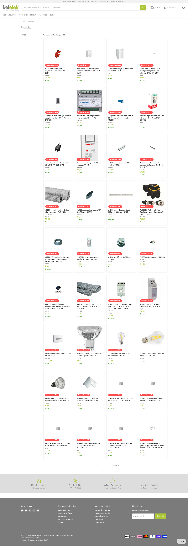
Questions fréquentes (34, 535)
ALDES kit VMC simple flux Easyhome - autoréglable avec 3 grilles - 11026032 (151, 212)
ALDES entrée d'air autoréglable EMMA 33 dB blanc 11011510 (119, 211)
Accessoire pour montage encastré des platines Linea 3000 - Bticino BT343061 (58, 118)
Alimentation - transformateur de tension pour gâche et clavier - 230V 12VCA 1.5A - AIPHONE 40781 (120, 307)
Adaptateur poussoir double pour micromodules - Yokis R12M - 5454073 (152, 118)
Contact (23, 535)
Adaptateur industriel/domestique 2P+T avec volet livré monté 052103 (120, 118)
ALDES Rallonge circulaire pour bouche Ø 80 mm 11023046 (88, 258)
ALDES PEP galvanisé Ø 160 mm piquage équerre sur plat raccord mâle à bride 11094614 (57, 259)
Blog (52, 15)
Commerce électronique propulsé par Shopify (34, 540)
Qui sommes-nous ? (64, 510)
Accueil (23, 22)
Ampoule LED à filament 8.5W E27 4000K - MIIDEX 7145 (152, 355)
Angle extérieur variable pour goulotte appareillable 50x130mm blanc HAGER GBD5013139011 (152, 445)
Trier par (46, 35)
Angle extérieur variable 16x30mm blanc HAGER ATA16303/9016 (120, 399)
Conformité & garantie (65, 519)
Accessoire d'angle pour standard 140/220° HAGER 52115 (120, 70)
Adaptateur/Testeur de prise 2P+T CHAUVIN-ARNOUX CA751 (57, 164)
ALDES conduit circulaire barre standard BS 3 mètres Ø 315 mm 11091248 (151, 165)
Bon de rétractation (67, 535)
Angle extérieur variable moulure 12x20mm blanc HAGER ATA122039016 (88, 445)
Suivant (115, 466)
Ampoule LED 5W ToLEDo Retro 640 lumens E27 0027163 (120, 355)
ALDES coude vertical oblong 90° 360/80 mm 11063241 (89, 211)
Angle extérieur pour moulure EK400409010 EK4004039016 (87, 399)
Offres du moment (27, 15)
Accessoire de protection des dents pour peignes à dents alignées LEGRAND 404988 (150, 71)
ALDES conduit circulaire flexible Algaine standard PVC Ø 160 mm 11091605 (57, 212)
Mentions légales (49, 535)
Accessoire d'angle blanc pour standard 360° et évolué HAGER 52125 (88, 71)
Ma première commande (103, 510)
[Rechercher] (143, 7)
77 (108, 466)
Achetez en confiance (65, 513)
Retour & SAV (99, 522)
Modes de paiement (101, 516)
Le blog (60, 522)
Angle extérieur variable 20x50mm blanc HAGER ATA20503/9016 (152, 399)
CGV (57, 535)
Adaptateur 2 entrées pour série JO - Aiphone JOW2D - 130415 (89, 117)
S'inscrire (160, 516)
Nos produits (9, 15)
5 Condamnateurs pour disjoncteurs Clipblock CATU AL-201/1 (57, 71)
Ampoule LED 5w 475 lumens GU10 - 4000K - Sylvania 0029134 (89, 355)
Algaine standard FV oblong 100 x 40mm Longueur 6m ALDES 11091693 (89, 306)
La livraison (99, 519)
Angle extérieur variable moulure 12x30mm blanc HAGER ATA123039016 (120, 445)
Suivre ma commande (102, 513)
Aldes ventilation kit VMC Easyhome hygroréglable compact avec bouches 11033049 (57, 306)
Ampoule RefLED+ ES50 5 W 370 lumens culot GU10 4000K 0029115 (57, 399)
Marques (43, 15)
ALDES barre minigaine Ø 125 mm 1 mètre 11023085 (120, 164)
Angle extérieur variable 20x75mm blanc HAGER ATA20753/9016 (57, 444)
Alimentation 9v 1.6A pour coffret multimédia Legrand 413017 (152, 305)
